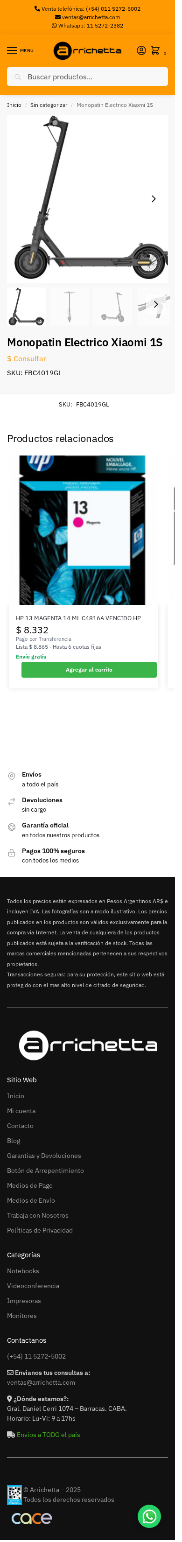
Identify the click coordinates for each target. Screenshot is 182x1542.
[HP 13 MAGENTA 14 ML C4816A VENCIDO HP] (83, 530)
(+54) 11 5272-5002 (36, 1356)
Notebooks (23, 1271)
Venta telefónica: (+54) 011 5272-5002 (90, 8)
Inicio (14, 104)
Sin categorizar (48, 104)
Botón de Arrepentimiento (45, 1170)
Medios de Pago (30, 1185)
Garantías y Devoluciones (44, 1155)
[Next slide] (153, 199)
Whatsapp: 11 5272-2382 (90, 25)
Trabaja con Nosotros (38, 1215)
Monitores (22, 1315)
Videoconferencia (33, 1286)
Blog (13, 1140)
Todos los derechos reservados (68, 1499)
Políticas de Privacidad (40, 1230)
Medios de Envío (31, 1200)
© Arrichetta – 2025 (52, 1490)
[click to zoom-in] (91, 199)
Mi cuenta (21, 1111)
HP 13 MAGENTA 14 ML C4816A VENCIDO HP (78, 618)
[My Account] (141, 51)
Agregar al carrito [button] (89, 669)
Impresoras (24, 1301)
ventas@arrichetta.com (91, 17)
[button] (157, 51)
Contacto (20, 1125)
